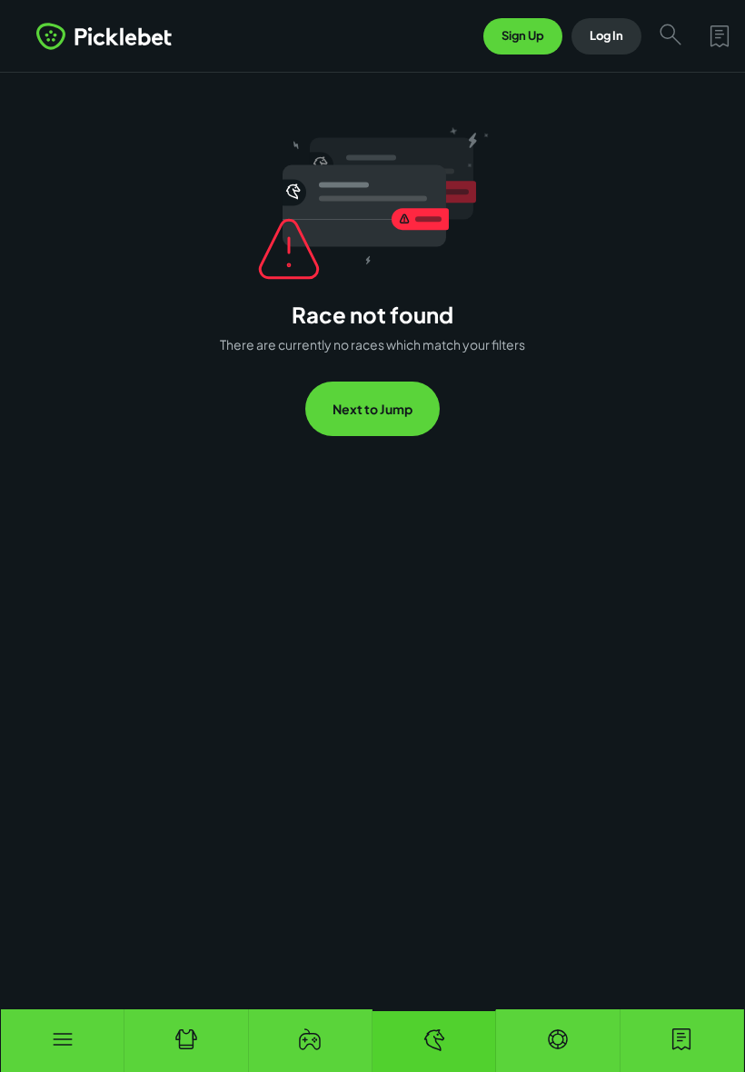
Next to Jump (372, 409)
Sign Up (523, 35)
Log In (606, 35)
